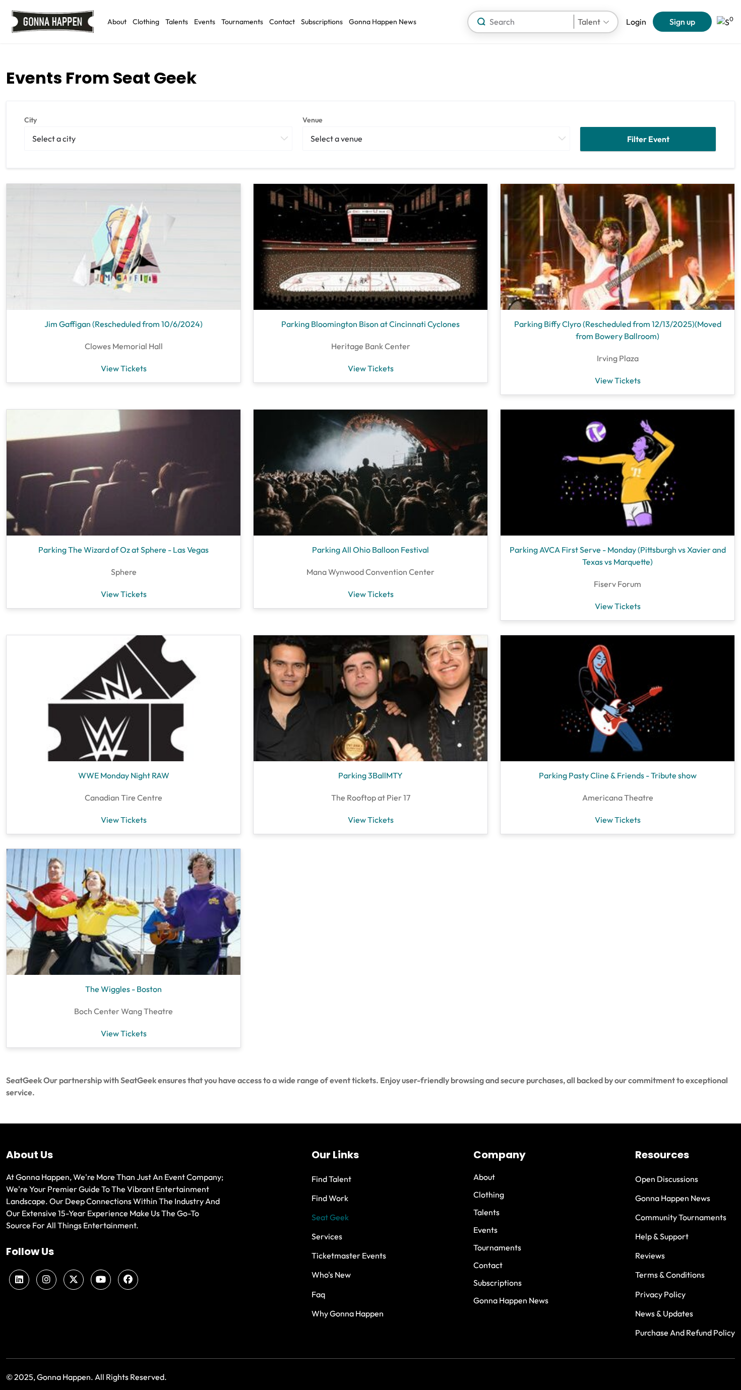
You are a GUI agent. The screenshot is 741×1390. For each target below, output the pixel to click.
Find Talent (331, 1179)
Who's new (331, 1275)
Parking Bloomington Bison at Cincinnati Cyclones (370, 324)
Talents (176, 21)
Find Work (330, 1198)
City (30, 119)
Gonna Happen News (382, 21)
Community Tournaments (680, 1217)
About (117, 21)
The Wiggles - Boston (123, 989)
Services (327, 1236)
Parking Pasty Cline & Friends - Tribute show (618, 775)
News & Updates (664, 1313)
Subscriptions (322, 21)
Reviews (650, 1255)
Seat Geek (330, 1217)
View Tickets (124, 368)
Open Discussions (666, 1179)
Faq (318, 1294)
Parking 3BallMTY (370, 775)
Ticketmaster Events (349, 1255)
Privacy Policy (660, 1294)
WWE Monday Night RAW (123, 775)
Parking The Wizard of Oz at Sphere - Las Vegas (123, 550)
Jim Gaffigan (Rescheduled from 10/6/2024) (123, 324)
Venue (312, 119)
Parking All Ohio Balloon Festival (370, 550)
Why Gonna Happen (348, 1313)
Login (636, 22)
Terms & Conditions (670, 1275)
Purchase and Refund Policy (685, 1333)
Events (204, 21)
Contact (282, 21)
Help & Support (662, 1236)
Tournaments (242, 21)
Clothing (146, 21)
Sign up (682, 22)
